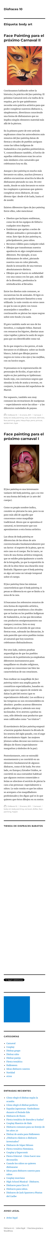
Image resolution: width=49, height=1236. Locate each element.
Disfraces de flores (15, 1116)
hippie (15, 812)
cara (26, 418)
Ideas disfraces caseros (18, 1069)
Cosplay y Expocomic (17, 1152)
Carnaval (37, 415)
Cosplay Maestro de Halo (19, 1123)
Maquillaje (25, 420)
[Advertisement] (17, 1010)
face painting (9, 420)
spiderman (8, 423)
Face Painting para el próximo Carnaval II (24, 37)
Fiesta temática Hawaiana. (20, 1148)
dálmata (40, 418)
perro (33, 420)
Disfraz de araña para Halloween (23, 1134)
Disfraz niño (12, 1054)
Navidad (10, 1072)
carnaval (32, 418)
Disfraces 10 (13, 9)
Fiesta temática (14, 1061)
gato (18, 420)
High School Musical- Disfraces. (22, 1181)
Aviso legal (12, 1217)
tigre (16, 423)
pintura (39, 420)
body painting (18, 418)
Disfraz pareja (13, 1058)
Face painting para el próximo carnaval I (24, 436)
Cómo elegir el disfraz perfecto (22, 1105)
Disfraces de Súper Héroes (19, 1145)
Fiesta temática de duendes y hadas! (25, 1119)
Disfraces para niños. (17, 1189)
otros (9, 1076)
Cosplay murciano (15, 1178)
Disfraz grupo (13, 1050)
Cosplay (10, 1047)
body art (7, 418)
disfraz (35, 809)
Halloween (11, 1065)
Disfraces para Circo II (17, 1185)
